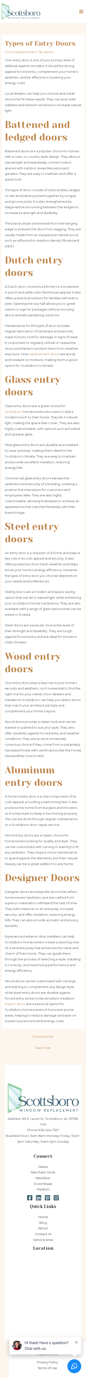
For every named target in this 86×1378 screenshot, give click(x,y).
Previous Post (43, 1036)
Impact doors (15, 1004)
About (43, 1228)
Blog (43, 1223)
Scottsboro (13, 412)
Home (43, 1217)
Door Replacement (21, 52)
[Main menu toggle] (81, 11)
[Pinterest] (47, 1198)
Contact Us (43, 1234)
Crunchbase (43, 1184)
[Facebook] (30, 1198)
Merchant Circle (43, 1172)
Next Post (43, 1048)
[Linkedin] (39, 1198)
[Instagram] (56, 1198)
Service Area (43, 1240)
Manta (43, 1167)
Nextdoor (43, 1178)
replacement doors (44, 354)
